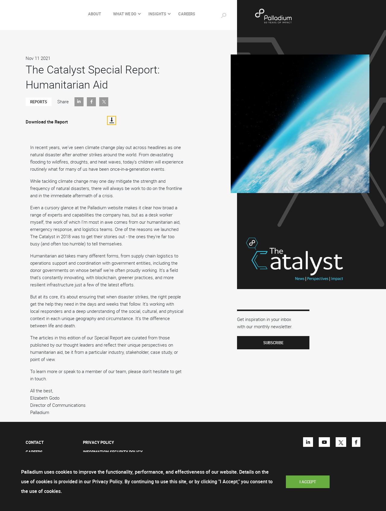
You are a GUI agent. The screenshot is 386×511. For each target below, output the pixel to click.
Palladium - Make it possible (293, 16)
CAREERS (186, 14)
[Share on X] (103, 101)
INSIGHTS (157, 14)
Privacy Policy (98, 442)
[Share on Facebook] (91, 101)
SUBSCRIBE (273, 342)
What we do (124, 14)
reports (38, 101)
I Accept (307, 482)
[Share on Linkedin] (79, 101)
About (94, 14)
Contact (35, 442)
